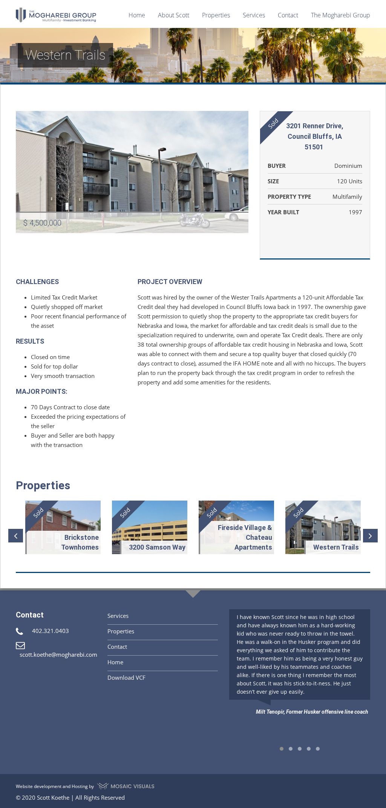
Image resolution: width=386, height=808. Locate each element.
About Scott (173, 15)
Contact (288, 15)
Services (254, 15)
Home (137, 15)
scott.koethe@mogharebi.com (58, 654)
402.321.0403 (50, 630)
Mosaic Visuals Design (125, 786)
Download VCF (126, 677)
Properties (216, 15)
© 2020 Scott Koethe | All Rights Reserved (70, 797)
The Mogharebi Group (340, 15)
